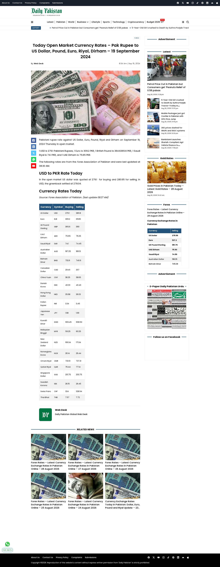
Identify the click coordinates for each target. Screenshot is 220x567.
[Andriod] (212, 3)
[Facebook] (178, 3)
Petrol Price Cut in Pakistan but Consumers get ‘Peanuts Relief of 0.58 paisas (70, 27)
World (71, 22)
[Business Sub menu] (88, 22)
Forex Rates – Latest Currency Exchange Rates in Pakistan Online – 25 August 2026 (48, 504)
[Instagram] (193, 3)
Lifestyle (96, 22)
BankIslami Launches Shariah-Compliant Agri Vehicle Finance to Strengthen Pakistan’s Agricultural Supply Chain (173, 145)
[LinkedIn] (33, 146)
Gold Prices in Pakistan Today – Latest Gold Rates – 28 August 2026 (165, 189)
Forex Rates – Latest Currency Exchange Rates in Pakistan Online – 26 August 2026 (122, 465)
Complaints (44, 3)
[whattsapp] (7, 544)
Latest (50, 22)
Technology (119, 22)
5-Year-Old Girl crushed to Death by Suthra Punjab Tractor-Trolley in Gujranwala (152, 27)
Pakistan (60, 22)
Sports (106, 22)
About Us (6, 3)
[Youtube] (188, 3)
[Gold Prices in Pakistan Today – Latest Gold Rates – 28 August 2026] (166, 172)
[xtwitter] (183, 3)
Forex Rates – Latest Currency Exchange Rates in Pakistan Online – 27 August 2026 (85, 465)
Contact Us (17, 3)
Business (81, 22)
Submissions (57, 3)
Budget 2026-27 (155, 22)
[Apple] (217, 3)
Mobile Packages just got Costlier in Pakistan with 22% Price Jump (173, 116)
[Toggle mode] (183, 22)
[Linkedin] (207, 3)
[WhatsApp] (33, 159)
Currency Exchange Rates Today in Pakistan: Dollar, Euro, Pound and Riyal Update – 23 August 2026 (122, 506)
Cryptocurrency (136, 22)
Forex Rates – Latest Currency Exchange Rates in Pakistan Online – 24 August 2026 (85, 504)
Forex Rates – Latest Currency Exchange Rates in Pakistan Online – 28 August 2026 (48, 465)
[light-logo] (47, 12)
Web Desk (39, 63)
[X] (33, 153)
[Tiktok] (197, 3)
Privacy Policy (31, 3)
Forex (136, 38)
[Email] (33, 165)
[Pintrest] (202, 3)
